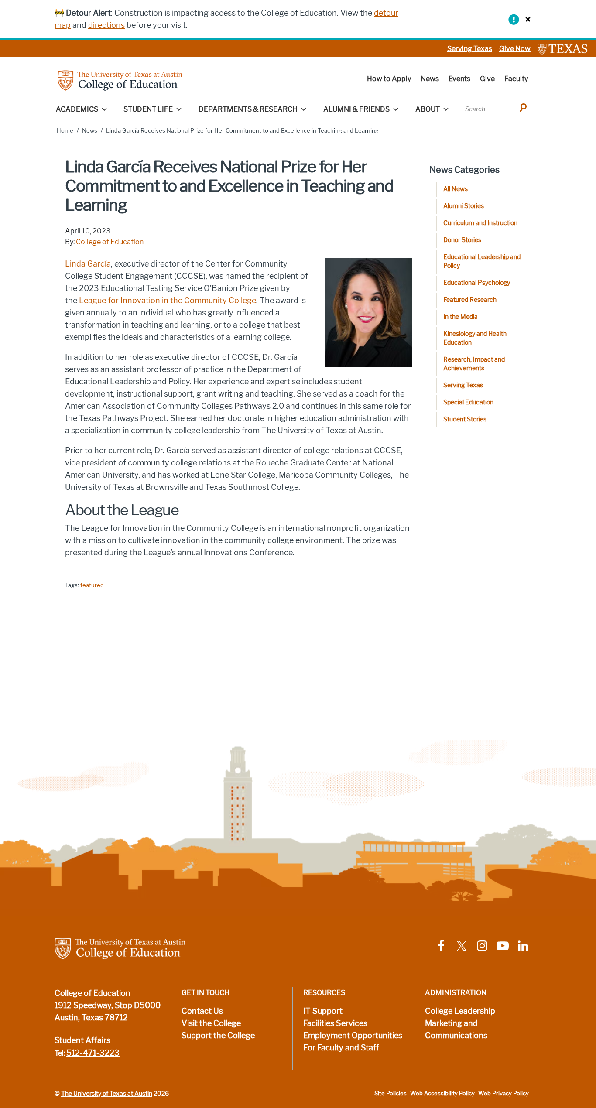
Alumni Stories (463, 206)
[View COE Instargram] (482, 945)
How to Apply (389, 79)
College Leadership (460, 1011)
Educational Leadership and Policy (482, 261)
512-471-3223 (93, 1053)
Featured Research (470, 300)
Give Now (515, 48)
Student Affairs (82, 1040)
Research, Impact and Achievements (474, 364)
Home (65, 130)
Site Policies (390, 1093)
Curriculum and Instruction (480, 223)
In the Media (460, 317)
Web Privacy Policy (503, 1093)
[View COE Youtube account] (502, 945)
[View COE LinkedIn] (523, 945)
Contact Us (202, 1011)
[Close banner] (526, 19)
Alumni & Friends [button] (356, 109)
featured (92, 585)
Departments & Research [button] (248, 109)
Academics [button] (77, 109)
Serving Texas (469, 48)
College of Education (110, 242)
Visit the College (211, 1023)
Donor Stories (462, 240)
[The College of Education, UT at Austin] (120, 80)
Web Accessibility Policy (442, 1093)
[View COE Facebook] (441, 945)
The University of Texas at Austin (106, 1094)
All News (455, 189)
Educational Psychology (476, 283)
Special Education (468, 402)
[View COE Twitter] (461, 945)
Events (459, 79)
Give (487, 79)
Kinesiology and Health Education (475, 338)
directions (106, 25)
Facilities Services (335, 1023)
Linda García (88, 264)
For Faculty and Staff (341, 1048)
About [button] (427, 109)
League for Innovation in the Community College (167, 300)
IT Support (323, 1011)
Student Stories (464, 419)
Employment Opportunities (352, 1035)
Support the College (218, 1035)
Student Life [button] (148, 109)
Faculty (516, 79)
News (430, 79)
